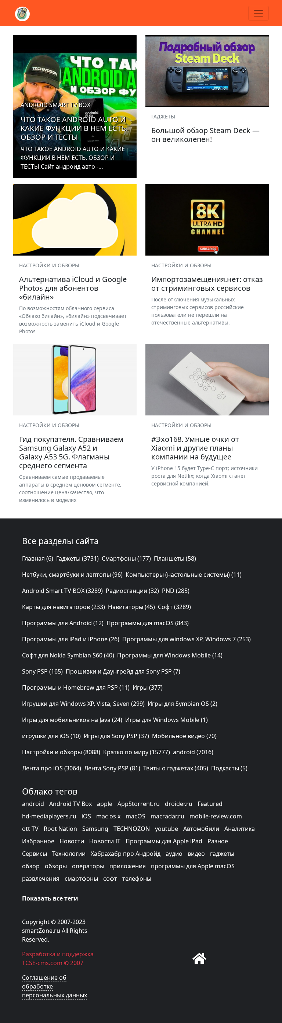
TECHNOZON (131, 829)
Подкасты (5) (229, 768)
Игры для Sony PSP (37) (116, 736)
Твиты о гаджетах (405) (175, 768)
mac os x (108, 816)
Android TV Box (70, 804)
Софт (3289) (174, 607)
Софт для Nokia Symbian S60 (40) (68, 655)
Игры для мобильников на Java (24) (72, 720)
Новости (71, 841)
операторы (88, 866)
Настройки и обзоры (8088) (61, 752)
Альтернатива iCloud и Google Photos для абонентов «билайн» (73, 288)
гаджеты (222, 854)
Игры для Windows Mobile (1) (166, 720)
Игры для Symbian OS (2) (182, 704)
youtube (166, 829)
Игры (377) (148, 687)
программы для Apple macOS (193, 866)
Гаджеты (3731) (77, 558)
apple (104, 804)
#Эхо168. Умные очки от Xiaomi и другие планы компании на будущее (195, 448)
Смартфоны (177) (126, 558)
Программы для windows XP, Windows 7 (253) (186, 639)
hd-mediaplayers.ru (49, 816)
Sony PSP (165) (42, 671)
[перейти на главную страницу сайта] (199, 958)
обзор (31, 866)
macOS (135, 816)
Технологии (69, 854)
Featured (210, 804)
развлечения (40, 878)
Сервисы (34, 854)
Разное (217, 841)
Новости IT (104, 841)
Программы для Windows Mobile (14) (170, 655)
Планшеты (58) (175, 558)
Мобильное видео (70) (184, 736)
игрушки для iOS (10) (51, 736)
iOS (86, 816)
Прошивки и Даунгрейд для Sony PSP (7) (123, 671)
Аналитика (239, 829)
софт (110, 878)
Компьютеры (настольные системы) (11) (184, 575)
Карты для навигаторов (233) (63, 607)
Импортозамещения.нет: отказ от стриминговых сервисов (207, 283)
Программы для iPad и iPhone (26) (70, 639)
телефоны (136, 878)
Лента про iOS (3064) (51, 768)
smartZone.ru (41, 931)
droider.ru (178, 804)
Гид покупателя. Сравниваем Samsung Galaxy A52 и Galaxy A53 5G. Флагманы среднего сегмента (71, 452)
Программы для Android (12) (63, 623)
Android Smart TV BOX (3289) (62, 591)
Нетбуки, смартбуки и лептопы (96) (72, 575)
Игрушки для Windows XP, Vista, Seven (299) (83, 704)
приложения (127, 866)
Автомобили (201, 829)
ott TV (30, 829)
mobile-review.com (215, 816)
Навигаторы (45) (131, 607)
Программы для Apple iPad (164, 841)
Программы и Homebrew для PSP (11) (76, 687)
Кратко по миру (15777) (136, 752)
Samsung (95, 829)
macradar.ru (167, 816)
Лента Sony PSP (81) (112, 768)
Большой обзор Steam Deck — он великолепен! (205, 134)
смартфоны (81, 878)
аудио (174, 854)
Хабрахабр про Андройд (125, 854)
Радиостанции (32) (132, 591)
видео (196, 854)
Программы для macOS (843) (147, 623)
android (33, 804)
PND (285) (175, 591)
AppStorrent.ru (139, 804)
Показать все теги (50, 898)
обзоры (56, 866)
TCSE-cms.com (42, 963)
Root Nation (60, 829)
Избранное (38, 841)
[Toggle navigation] (258, 13)
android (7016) (193, 752)
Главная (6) (37, 558)
